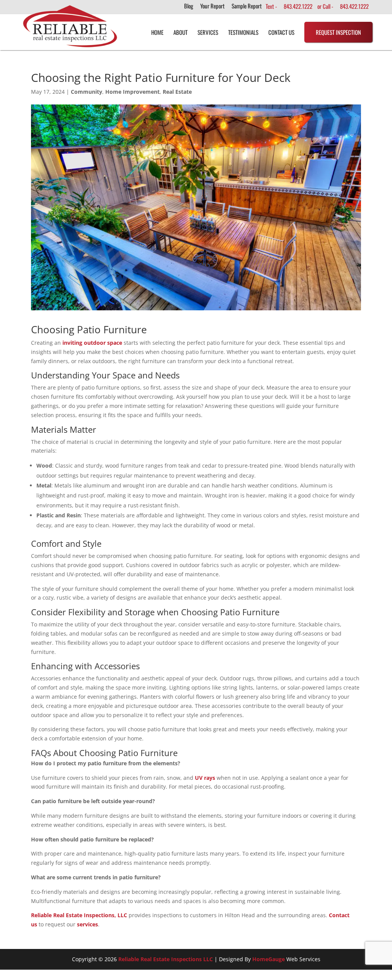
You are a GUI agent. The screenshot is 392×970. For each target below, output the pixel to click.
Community (86, 91)
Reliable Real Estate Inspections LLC (165, 959)
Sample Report (247, 6)
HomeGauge (268, 959)
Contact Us (281, 32)
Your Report (212, 6)
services (87, 924)
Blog (188, 6)
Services (208, 32)
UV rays (205, 777)
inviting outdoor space (92, 342)
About (180, 32)
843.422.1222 (298, 6)
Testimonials (243, 32)
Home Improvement (132, 91)
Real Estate (177, 91)
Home (157, 32)
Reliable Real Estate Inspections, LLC (79, 915)
